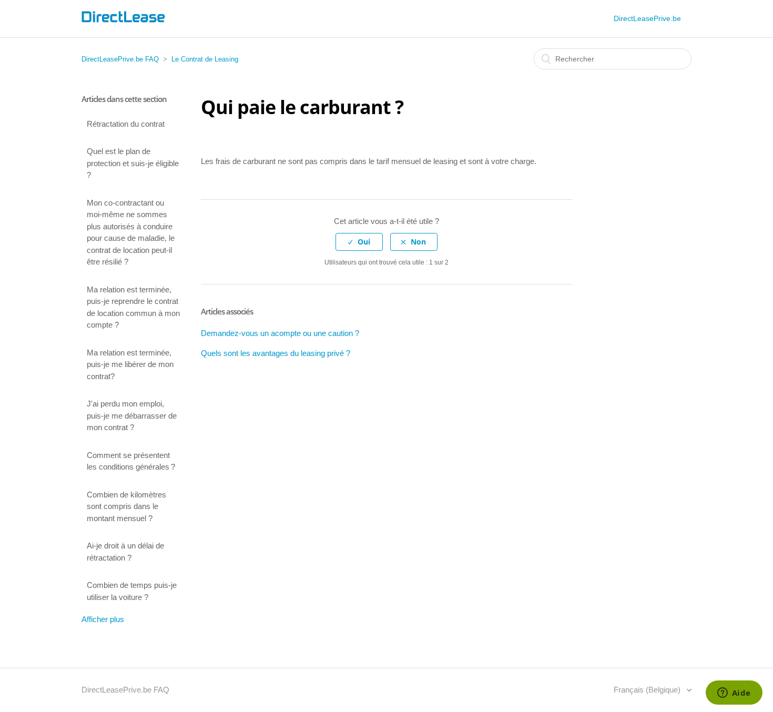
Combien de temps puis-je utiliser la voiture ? (132, 591)
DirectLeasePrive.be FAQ (120, 59)
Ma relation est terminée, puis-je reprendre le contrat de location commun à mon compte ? (133, 307)
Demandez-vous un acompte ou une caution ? (280, 333)
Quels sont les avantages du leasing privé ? (275, 353)
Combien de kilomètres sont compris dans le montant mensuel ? (126, 506)
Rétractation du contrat (126, 123)
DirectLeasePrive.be (647, 18)
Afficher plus (103, 619)
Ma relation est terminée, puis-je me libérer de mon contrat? (130, 364)
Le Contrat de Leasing (204, 59)
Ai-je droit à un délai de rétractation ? (125, 551)
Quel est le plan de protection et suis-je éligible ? (133, 163)
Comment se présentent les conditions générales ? (131, 461)
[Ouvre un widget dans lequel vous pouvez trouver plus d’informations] (733, 693)
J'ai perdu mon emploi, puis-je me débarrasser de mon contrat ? (132, 415)
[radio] (359, 242)
